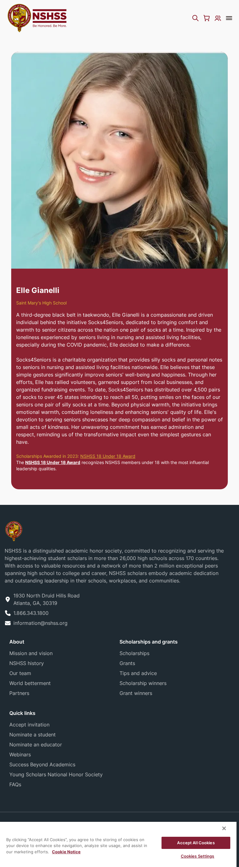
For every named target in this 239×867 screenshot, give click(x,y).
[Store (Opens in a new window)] (206, 18)
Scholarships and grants (149, 642)
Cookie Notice (66, 851)
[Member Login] (218, 18)
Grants (127, 663)
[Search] (195, 18)
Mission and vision (31, 653)
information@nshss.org (40, 623)
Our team (20, 673)
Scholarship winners (143, 683)
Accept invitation (29, 724)
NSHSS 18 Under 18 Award (107, 456)
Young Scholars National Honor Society (56, 774)
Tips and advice (138, 673)
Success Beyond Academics (42, 764)
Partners (19, 693)
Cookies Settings (197, 856)
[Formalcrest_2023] (14, 530)
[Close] (224, 828)
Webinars (20, 754)
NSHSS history (26, 663)
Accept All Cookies (195, 842)
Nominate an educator (35, 744)
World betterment (30, 683)
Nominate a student (32, 734)
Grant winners (136, 693)
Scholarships (134, 653)
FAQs (15, 784)
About (16, 642)
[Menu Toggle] (229, 18)
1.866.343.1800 (31, 613)
